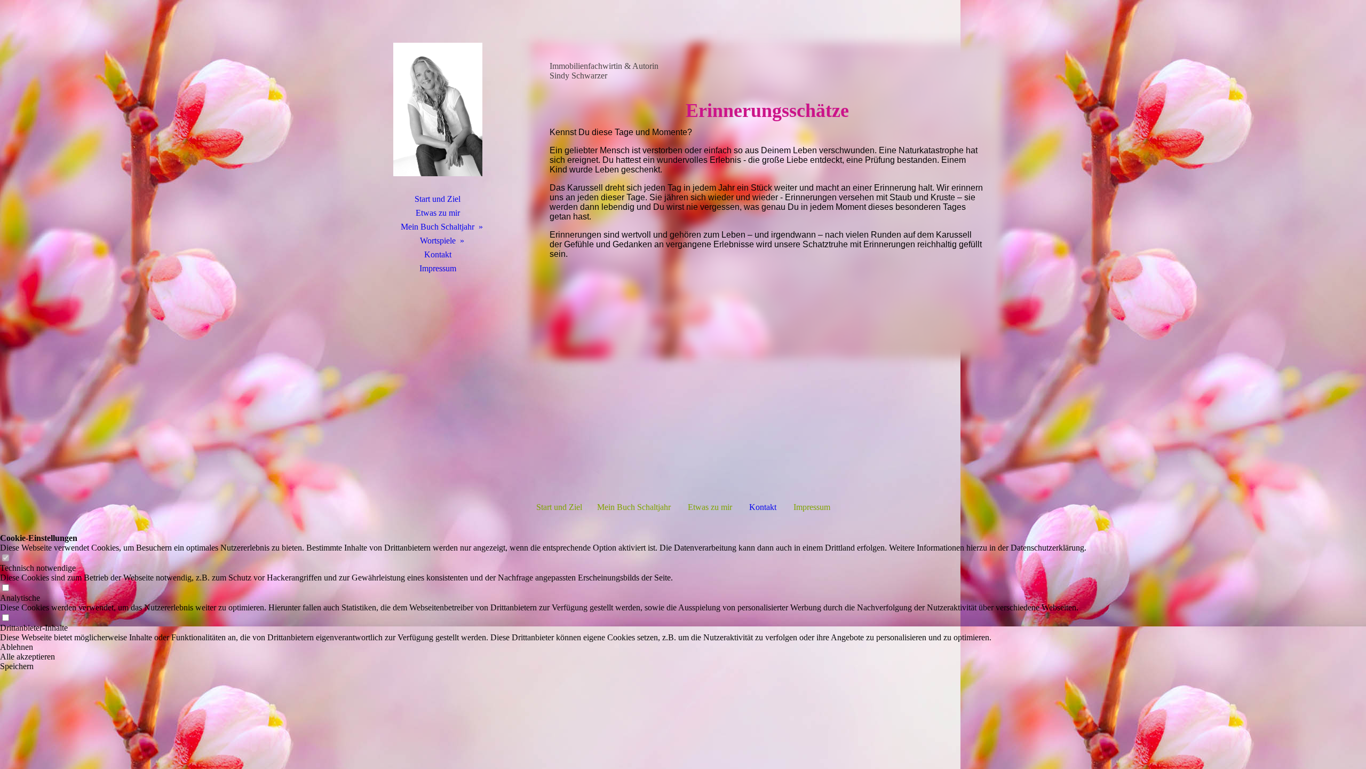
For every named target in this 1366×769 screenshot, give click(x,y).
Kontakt (437, 254)
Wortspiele (438, 240)
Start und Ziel (437, 198)
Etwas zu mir (438, 212)
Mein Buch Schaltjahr (437, 226)
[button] (543, 647)
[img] (437, 109)
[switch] (5, 558)
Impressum (437, 268)
